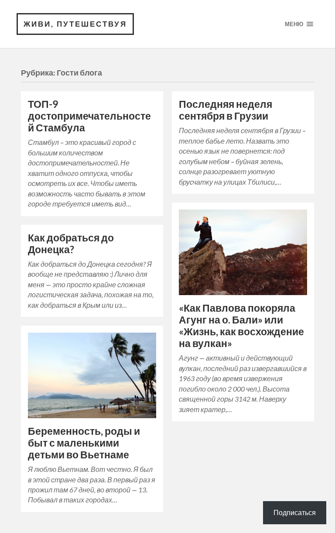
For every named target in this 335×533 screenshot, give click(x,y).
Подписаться (294, 512)
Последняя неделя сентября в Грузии (225, 110)
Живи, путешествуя (75, 23)
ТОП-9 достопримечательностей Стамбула (89, 116)
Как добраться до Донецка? (71, 243)
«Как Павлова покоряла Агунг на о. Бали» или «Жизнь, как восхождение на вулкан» (241, 325)
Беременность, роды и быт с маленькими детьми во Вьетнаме (84, 443)
